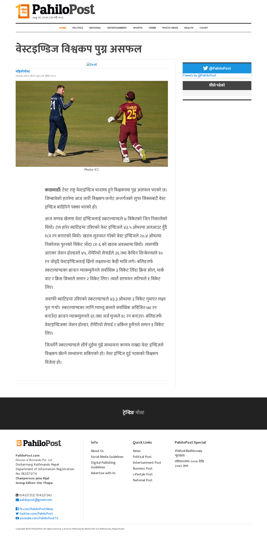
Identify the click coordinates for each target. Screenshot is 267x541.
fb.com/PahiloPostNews (36, 509)
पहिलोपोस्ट (23, 71)
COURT (204, 27)
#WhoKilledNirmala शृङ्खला (188, 453)
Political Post (142, 457)
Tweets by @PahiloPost (199, 75)
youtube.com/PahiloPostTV (38, 518)
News (137, 451)
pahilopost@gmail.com (36, 500)
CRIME (152, 27)
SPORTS (137, 27)
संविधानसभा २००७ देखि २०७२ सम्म (189, 464)
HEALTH (188, 27)
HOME (62, 27)
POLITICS (77, 27)
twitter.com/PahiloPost (36, 514)
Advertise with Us (103, 473)
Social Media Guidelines (107, 457)
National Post (142, 480)
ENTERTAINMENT (117, 27)
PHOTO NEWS (170, 27)
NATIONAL (95, 27)
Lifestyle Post (143, 474)
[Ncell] (92, 64)
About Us (97, 451)
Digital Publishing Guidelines (103, 465)
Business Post (142, 468)
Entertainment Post (147, 463)
